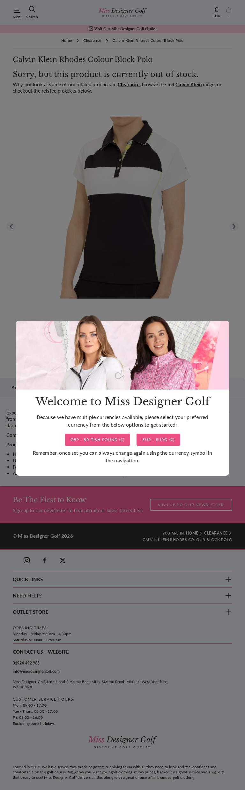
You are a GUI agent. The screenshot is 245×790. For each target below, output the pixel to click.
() (98, 439)
